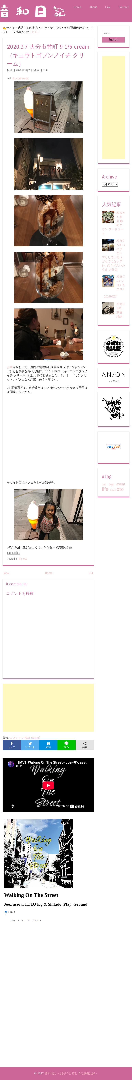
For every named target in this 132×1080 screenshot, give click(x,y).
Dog (111, 484)
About (93, 7)
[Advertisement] (48, 708)
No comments (20, 78)
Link (107, 7)
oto (25, 558)
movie (113, 490)
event (120, 484)
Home (77, 7)
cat (104, 484)
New (6, 573)
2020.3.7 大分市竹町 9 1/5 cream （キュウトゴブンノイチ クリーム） (48, 55)
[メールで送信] (8, 553)
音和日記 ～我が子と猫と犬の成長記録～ (71, 1073)
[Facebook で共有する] (18, 553)
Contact (123, 7)
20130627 (110, 296)
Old (91, 573)
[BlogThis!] (11, 553)
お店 (10, 367)
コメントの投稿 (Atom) (25, 738)
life (20, 558)
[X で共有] (15, 553)
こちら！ (35, 32)
